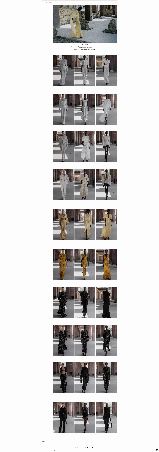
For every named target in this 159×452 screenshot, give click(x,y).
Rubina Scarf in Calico (55, 205)
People (44, 8)
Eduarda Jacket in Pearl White (57, 88)
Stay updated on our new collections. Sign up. (79, 0)
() (116, 2)
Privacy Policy (54, 450)
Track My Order (66, 448)
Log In (43, 442)
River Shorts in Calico (99, 165)
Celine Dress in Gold (99, 282)
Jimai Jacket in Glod (77, 282)
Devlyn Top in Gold (55, 282)
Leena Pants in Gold (55, 283)
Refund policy (54, 451)
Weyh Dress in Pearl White (78, 88)
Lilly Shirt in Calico (98, 164)
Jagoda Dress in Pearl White (56, 127)
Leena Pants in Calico (55, 165)
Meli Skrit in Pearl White (99, 89)
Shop (43, 6)
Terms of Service (55, 449)
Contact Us (54, 448)
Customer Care (66, 446)
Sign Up (43, 443)
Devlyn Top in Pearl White (99, 88)
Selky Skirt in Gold (76, 283)
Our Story (54, 446)
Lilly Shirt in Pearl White (56, 164)
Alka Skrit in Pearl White (56, 89)
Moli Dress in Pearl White (99, 127)
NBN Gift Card (55, 447)
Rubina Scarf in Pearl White (56, 90)
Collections (44, 7)
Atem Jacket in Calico (55, 203)
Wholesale (65, 451)
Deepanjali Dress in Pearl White (78, 127)
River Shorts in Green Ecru (99, 203)
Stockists (65, 450)
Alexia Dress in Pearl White (78, 164)
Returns (65, 449)
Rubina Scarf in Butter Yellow (100, 204)
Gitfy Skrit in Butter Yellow (56, 244)
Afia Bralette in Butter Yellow (56, 243)
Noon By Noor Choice (66, 447)
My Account (44, 441)
